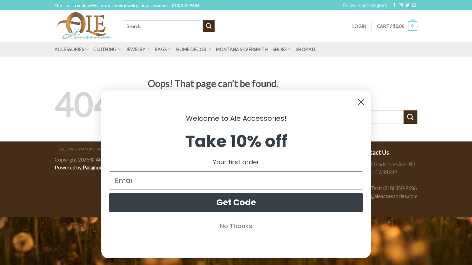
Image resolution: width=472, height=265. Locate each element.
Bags (161, 49)
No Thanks (236, 226)
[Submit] (209, 26)
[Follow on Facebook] (394, 5)
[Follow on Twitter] (407, 5)
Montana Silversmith (242, 49)
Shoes (279, 49)
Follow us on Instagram (365, 5)
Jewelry (135, 49)
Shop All (306, 49)
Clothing (104, 49)
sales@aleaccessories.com (388, 196)
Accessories (69, 49)
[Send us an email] (414, 5)
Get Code (236, 202)
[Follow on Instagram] (401, 5)
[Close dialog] (361, 102)
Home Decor (191, 49)
